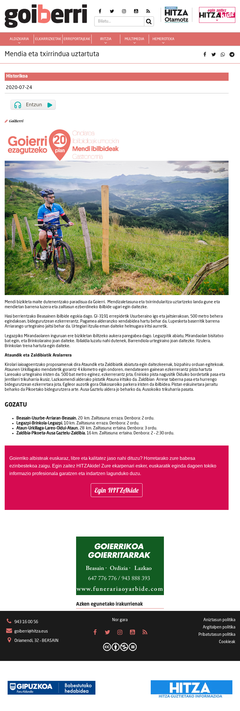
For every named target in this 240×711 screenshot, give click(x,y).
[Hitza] (191, 687)
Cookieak (227, 642)
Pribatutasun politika (216, 635)
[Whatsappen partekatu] (223, 54)
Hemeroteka (163, 39)
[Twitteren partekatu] (213, 54)
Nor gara (120, 620)
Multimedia (134, 39)
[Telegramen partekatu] (231, 54)
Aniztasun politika (219, 620)
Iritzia (106, 39)
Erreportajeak (77, 39)
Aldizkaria (19, 39)
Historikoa (17, 76)
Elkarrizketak (48, 39)
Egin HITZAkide (117, 490)
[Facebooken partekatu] (204, 54)
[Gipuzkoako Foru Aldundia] (51, 687)
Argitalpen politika (219, 627)
